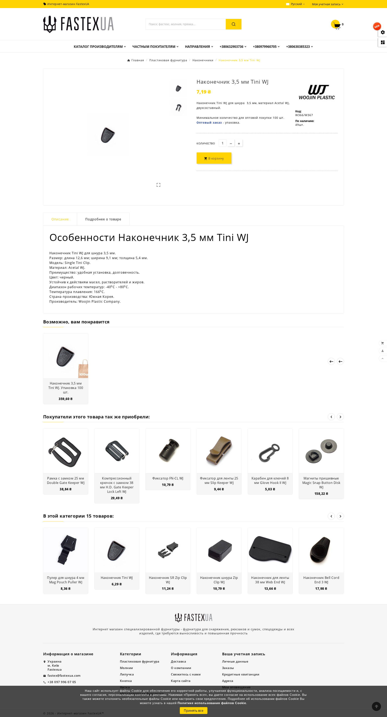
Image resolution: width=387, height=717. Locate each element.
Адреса (227, 681)
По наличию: (304, 121)
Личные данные (235, 661)
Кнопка (126, 681)
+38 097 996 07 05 (62, 682)
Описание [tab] (60, 219)
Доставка (178, 661)
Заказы (228, 668)
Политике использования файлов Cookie (212, 703)
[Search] (233, 24)
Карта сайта (181, 681)
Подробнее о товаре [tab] (103, 219)
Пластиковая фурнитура (139, 661)
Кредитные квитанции (240, 674)
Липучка (127, 674)
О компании (181, 668)
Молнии (126, 668)
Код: (298, 111)
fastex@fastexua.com (64, 675)
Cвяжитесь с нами (186, 674)
